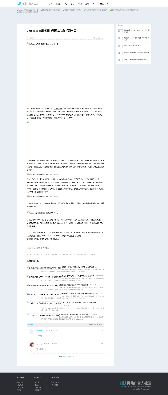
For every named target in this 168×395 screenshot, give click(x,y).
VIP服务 (20, 390)
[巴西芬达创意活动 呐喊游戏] (72, 10)
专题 (80, 3)
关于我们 (38, 382)
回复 (102, 330)
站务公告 (20, 382)
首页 (50, 3)
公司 (94, 3)
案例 (58, 3)
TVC (65, 4)
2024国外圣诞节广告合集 (132, 45)
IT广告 (33, 248)
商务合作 (38, 387)
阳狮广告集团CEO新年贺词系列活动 (135, 60)
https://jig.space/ (49, 236)
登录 (64, 356)
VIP (108, 4)
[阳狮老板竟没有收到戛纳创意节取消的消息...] (124, 10)
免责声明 (38, 390)
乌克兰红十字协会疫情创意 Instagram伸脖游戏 (79, 302)
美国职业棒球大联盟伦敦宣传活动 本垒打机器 (77, 267)
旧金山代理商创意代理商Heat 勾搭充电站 (73, 285)
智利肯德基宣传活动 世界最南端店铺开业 (136, 53)
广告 (94, 38)
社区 (102, 3)
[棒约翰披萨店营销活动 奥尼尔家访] (95, 10)
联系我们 (38, 385)
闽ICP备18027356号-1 (144, 389)
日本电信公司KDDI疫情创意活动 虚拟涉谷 (74, 314)
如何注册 (20, 387)
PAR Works (58, 108)
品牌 (87, 3)
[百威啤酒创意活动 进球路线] (50, 10)
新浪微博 (55, 385)
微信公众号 (55, 382)
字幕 (72, 3)
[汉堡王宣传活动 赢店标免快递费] (27, 12)
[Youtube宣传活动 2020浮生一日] (27, 10)
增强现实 (39, 248)
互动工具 (46, 248)
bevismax (39, 331)
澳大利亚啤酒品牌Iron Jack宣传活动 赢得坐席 (78, 276)
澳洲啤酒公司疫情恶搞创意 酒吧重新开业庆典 (77, 293)
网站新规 (20, 385)
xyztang (39, 344)
